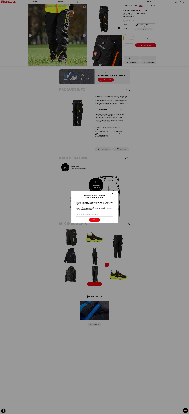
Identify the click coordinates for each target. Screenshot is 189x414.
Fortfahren (94, 219)
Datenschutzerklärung (93, 214)
